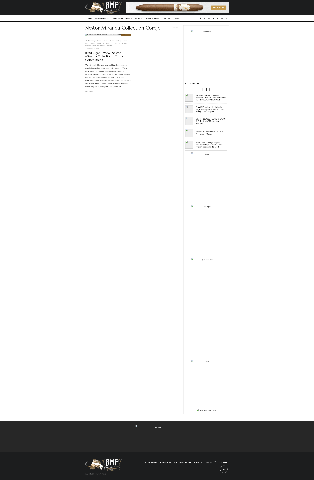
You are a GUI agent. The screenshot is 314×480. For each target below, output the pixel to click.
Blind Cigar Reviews (95, 41)
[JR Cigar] (206, 207)
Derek (112, 41)
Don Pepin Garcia (121, 41)
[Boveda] (157, 427)
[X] (205, 18)
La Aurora (109, 43)
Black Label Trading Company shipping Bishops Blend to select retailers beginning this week (209, 144)
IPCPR (99, 43)
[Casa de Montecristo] (206, 410)
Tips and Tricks (152, 18)
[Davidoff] (177, 3)
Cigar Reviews (101, 18)
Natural (124, 43)
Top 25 (167, 18)
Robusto (109, 46)
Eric (86, 43)
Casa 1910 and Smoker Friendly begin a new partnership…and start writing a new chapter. (210, 109)
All (86, 41)
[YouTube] (213, 18)
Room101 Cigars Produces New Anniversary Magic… (209, 133)
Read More (89, 91)
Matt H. (117, 43)
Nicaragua (101, 46)
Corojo (106, 41)
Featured (92, 43)
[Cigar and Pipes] (206, 259)
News (137, 18)
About (178, 18)
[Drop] (206, 154)
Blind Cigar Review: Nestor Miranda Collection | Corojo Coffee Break (104, 56)
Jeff (104, 43)
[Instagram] (209, 18)
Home (89, 18)
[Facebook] (201, 18)
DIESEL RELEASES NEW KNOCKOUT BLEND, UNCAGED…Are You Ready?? (211, 121)
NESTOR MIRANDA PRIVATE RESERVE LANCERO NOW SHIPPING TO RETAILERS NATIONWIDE (211, 97)
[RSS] (218, 18)
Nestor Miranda (90, 46)
